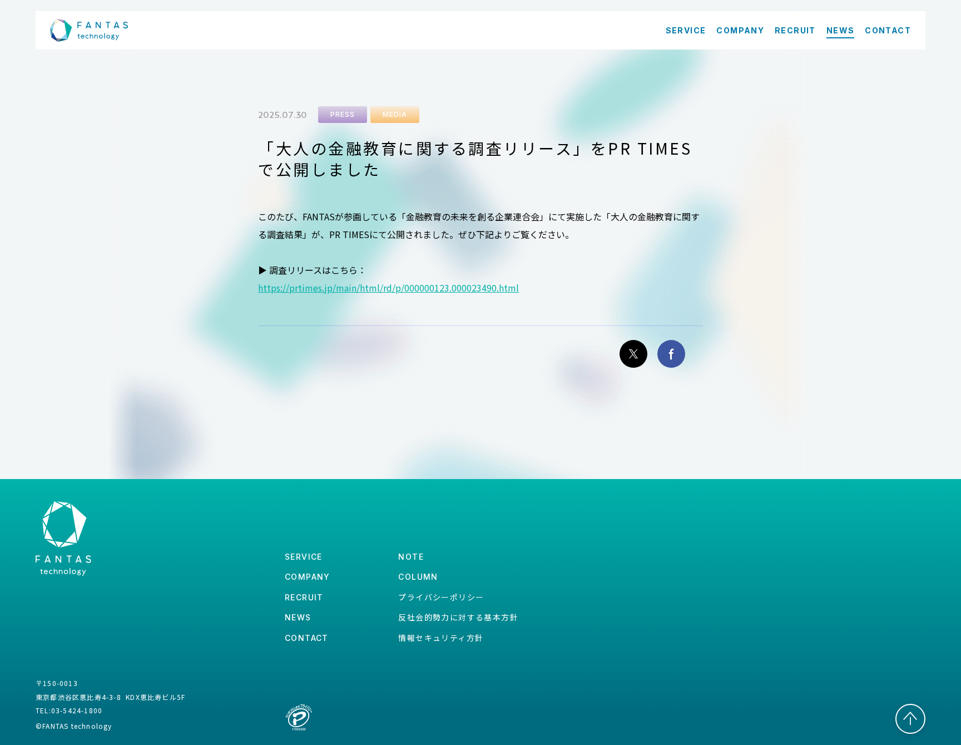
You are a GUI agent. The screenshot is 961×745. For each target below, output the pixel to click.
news (298, 617)
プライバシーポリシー (441, 597)
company (307, 576)
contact (307, 638)
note (411, 556)
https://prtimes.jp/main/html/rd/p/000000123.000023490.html (388, 287)
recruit (304, 597)
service (304, 556)
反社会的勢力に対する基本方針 (458, 617)
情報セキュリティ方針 (440, 637)
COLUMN (418, 576)
